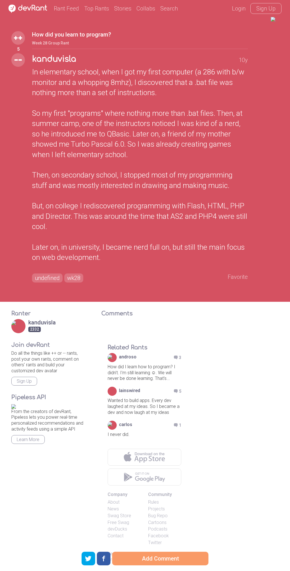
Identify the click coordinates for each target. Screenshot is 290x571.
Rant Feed (66, 8)
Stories (122, 8)
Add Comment (160, 558)
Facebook (158, 535)
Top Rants (96, 8)
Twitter (155, 542)
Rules (153, 502)
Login (239, 8)
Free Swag (118, 522)
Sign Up (266, 8)
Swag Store (119, 515)
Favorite (238, 276)
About (114, 502)
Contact (115, 535)
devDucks (117, 529)
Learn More (28, 439)
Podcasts (157, 529)
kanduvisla (54, 59)
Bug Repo (158, 515)
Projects (156, 509)
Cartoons (157, 522)
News (113, 509)
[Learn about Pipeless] (13, 405)
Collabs (146, 8)
